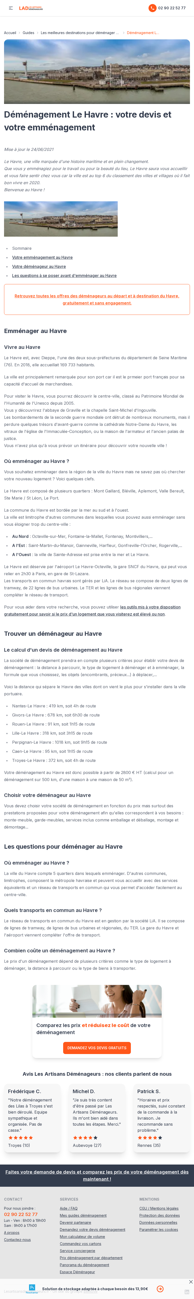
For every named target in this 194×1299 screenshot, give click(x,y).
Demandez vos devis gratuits (97, 1048)
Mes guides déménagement (83, 1215)
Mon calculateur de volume (82, 1236)
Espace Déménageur (77, 1272)
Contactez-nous (17, 1239)
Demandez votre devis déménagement (92, 1229)
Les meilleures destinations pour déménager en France (80, 33)
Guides (28, 33)
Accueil (10, 33)
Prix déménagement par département (91, 1258)
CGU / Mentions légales (159, 1208)
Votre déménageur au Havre (39, 266)
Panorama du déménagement (84, 1265)
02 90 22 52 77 (172, 8)
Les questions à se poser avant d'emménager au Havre (64, 275)
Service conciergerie (77, 1251)
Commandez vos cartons (80, 1243)
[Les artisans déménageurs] (31, 8)
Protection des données (159, 1215)
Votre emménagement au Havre (42, 257)
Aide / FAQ (69, 1208)
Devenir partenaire (75, 1222)
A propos (11, 1232)
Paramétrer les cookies (158, 1229)
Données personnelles (158, 1222)
